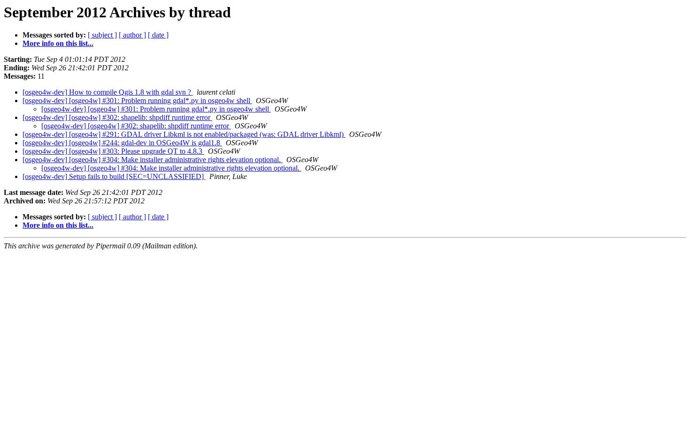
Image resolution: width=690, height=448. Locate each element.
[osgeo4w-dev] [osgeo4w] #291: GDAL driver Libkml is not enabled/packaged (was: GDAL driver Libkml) (184, 134)
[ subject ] (102, 35)
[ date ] (158, 35)
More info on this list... (58, 43)
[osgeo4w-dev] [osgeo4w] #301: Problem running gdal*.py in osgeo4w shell (137, 101)
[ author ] (132, 35)
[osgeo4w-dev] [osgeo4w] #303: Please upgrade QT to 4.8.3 (113, 151)
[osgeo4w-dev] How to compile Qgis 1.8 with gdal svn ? (108, 92)
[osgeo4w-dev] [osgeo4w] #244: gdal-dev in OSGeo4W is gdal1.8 (122, 143)
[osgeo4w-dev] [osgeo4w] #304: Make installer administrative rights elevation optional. (153, 160)
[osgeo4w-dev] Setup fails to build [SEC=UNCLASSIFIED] (114, 176)
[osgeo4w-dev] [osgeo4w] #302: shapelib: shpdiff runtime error (117, 117)
